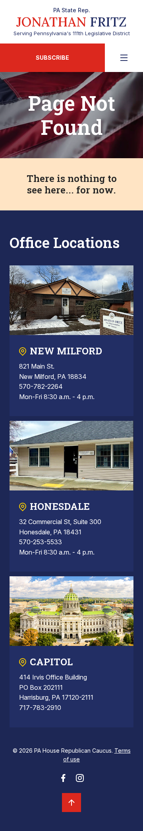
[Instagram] (80, 780)
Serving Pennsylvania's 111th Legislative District (72, 22)
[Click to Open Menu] (124, 58)
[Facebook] (63, 780)
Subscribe (52, 57)
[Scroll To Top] (71, 802)
